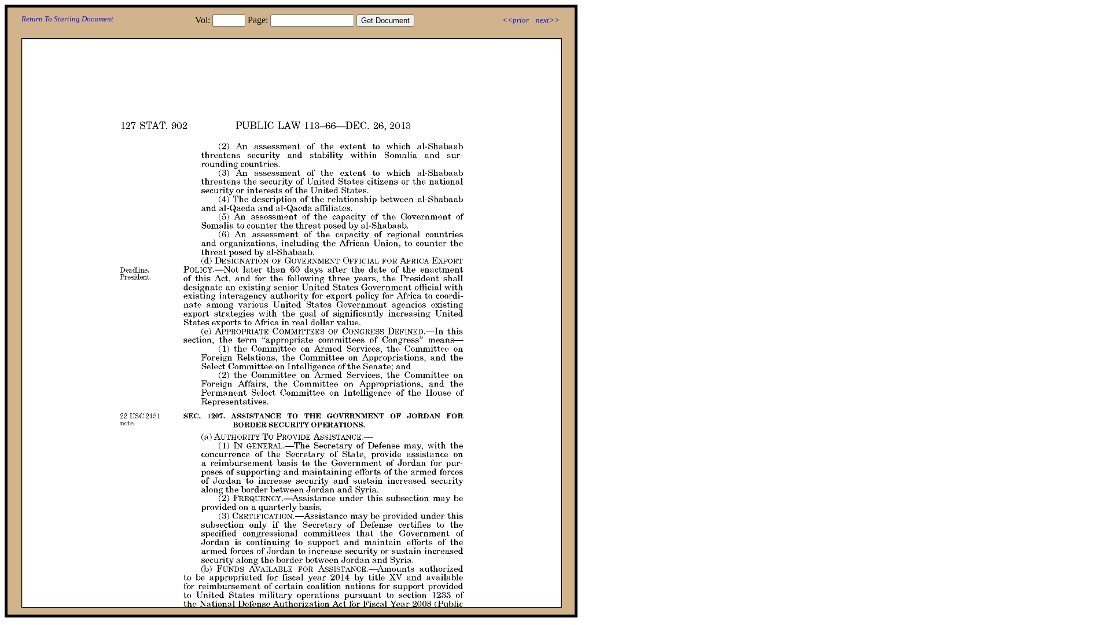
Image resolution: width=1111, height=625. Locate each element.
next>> (548, 20)
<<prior (515, 20)
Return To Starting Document (67, 18)
